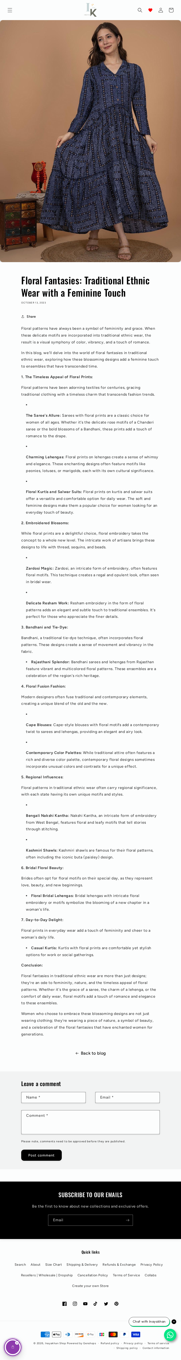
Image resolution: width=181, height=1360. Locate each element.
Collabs (150, 1275)
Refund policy (110, 1343)
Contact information (156, 1348)
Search (20, 1265)
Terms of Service (126, 1275)
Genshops (89, 1343)
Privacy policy (133, 1343)
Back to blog (93, 1053)
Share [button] (31, 317)
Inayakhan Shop (56, 1343)
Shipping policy (127, 1348)
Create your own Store (90, 1286)
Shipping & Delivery (82, 1265)
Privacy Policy (151, 1265)
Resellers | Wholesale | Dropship (47, 1275)
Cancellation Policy (93, 1275)
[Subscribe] (127, 1220)
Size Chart (53, 1265)
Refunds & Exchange (119, 1265)
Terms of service (158, 1343)
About (36, 1265)
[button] (10, 10)
